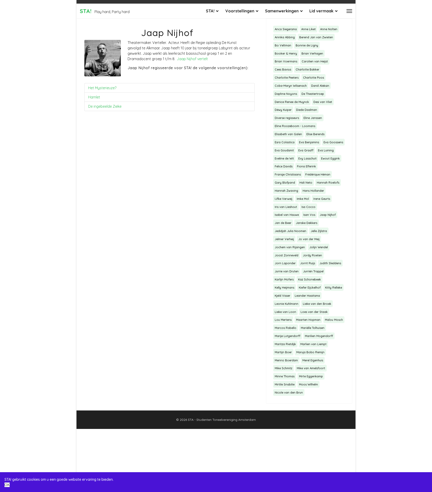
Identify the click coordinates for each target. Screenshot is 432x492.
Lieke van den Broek (317, 303)
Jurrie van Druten (287, 271)
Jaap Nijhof (328, 214)
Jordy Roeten (312, 255)
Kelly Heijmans (284, 287)
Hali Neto (305, 182)
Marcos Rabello (285, 328)
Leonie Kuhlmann (286, 303)
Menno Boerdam (286, 360)
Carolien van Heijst (315, 61)
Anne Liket (308, 29)
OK (7, 485)
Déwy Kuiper (283, 110)
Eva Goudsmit (284, 150)
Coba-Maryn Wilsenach (291, 85)
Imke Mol (303, 198)
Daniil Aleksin (320, 85)
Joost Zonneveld (286, 255)
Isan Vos (309, 214)
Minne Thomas (285, 376)
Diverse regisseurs (287, 118)
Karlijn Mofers (284, 279)
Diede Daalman (306, 110)
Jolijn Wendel (318, 247)
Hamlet (94, 97)
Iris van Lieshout (286, 207)
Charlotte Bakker (307, 69)
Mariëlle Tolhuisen (312, 328)
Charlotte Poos (313, 77)
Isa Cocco (308, 207)
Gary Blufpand (285, 182)
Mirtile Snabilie (285, 384)
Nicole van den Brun (289, 392)
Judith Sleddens (330, 263)
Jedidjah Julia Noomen (290, 231)
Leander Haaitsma (307, 295)
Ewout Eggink (330, 158)
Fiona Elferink (306, 166)
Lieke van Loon (285, 312)
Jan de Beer (283, 223)
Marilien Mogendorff (319, 336)
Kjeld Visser (282, 295)
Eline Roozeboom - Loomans (295, 126)
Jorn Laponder (285, 263)
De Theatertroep (313, 94)
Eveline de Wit (284, 158)
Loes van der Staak (314, 312)
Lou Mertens (283, 319)
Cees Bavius (283, 69)
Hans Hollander (313, 190)
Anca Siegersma (286, 29)
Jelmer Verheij (284, 239)
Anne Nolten (328, 29)
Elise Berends (315, 134)
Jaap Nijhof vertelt (192, 59)
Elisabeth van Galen (288, 134)
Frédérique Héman (317, 174)
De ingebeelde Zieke (105, 106)
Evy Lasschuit (307, 158)
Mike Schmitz (283, 368)
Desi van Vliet (322, 102)
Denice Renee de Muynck (292, 102)
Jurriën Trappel (313, 271)
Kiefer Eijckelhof (310, 287)
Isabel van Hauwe (287, 214)
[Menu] (349, 11)
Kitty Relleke (333, 287)
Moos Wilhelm (308, 384)
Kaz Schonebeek (309, 279)
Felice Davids (283, 166)
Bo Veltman (283, 45)
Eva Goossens (333, 142)
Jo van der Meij (309, 239)
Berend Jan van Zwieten (316, 37)
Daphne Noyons (286, 94)
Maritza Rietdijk (285, 344)
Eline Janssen (313, 118)
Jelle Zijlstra (319, 231)
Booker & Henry (286, 53)
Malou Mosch (334, 319)
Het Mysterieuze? (102, 88)
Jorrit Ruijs (307, 263)
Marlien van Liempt (313, 344)
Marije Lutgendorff (287, 336)
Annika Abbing (285, 37)
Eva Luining (326, 150)
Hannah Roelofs (328, 182)
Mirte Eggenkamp (311, 376)
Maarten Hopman (308, 319)
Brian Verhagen (312, 53)
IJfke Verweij (283, 198)
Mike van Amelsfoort (311, 368)
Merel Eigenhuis (312, 360)
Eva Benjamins (309, 142)
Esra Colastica (285, 142)
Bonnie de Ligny (307, 45)
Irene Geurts (321, 198)
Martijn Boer (283, 352)
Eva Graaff (305, 150)
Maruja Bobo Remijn (310, 352)
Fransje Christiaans (288, 174)
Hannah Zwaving (286, 190)
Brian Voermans (286, 61)
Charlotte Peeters (287, 77)
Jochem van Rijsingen (290, 247)
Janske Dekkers (306, 223)
